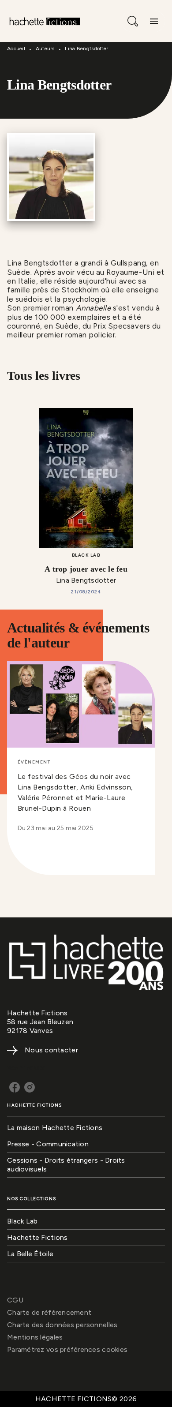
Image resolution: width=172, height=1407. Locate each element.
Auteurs (45, 48)
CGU (15, 1300)
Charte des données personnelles (62, 1325)
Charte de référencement (49, 1312)
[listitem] (14, 1087)
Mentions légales (35, 1337)
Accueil (16, 48)
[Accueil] (44, 21)
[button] (81, 752)
